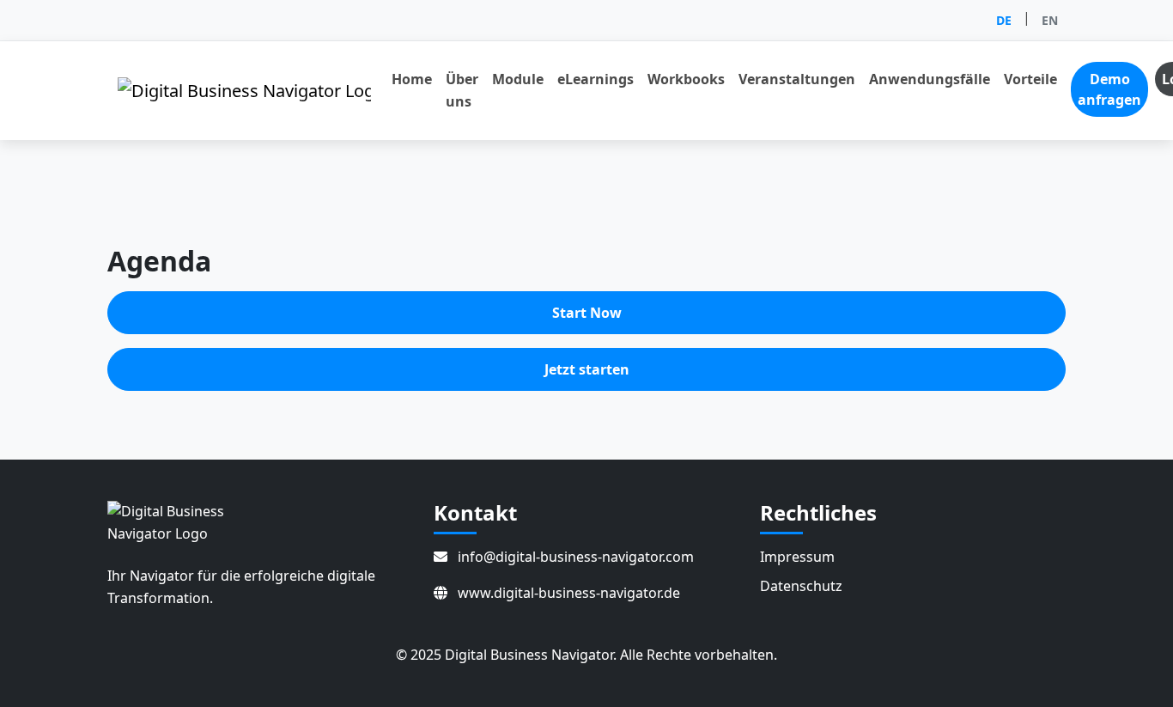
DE (1004, 20)
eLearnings (595, 79)
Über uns (462, 90)
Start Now (587, 312)
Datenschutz (801, 585)
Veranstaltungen (796, 79)
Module (518, 79)
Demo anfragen (1109, 89)
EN (1050, 20)
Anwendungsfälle (929, 79)
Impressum (797, 556)
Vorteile (1030, 79)
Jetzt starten (586, 369)
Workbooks (686, 79)
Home (412, 79)
